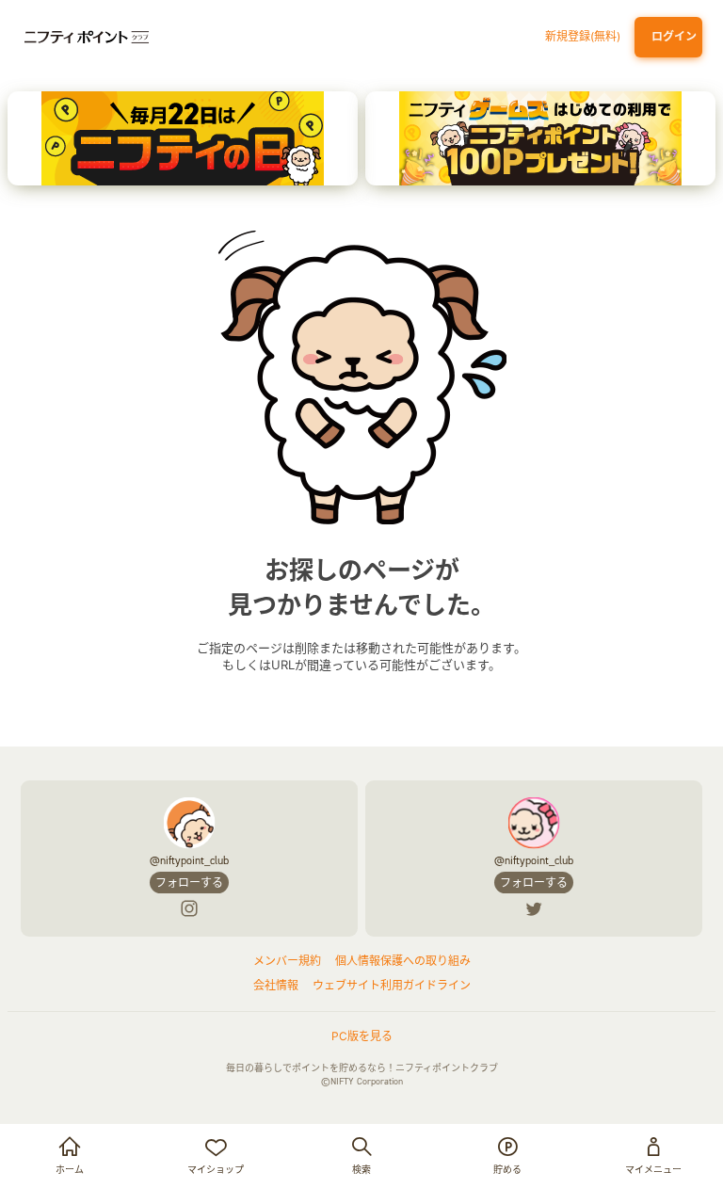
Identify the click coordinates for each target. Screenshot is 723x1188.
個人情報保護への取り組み (403, 961)
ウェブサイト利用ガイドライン (392, 985)
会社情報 (275, 985)
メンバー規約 (287, 961)
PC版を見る (362, 1036)
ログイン (671, 36)
